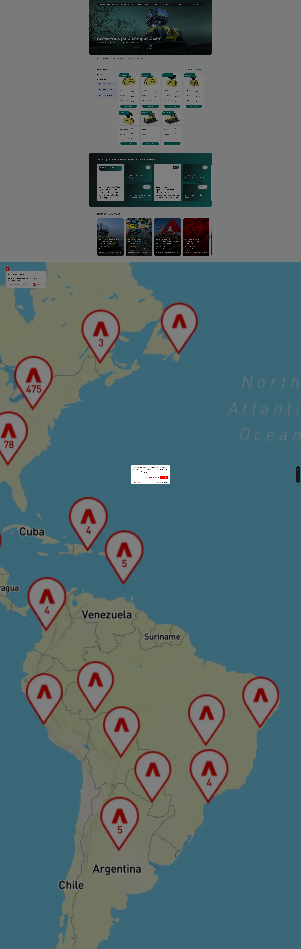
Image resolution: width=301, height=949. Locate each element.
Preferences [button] (152, 477)
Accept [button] (164, 477)
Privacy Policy (136, 482)
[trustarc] (165, 482)
